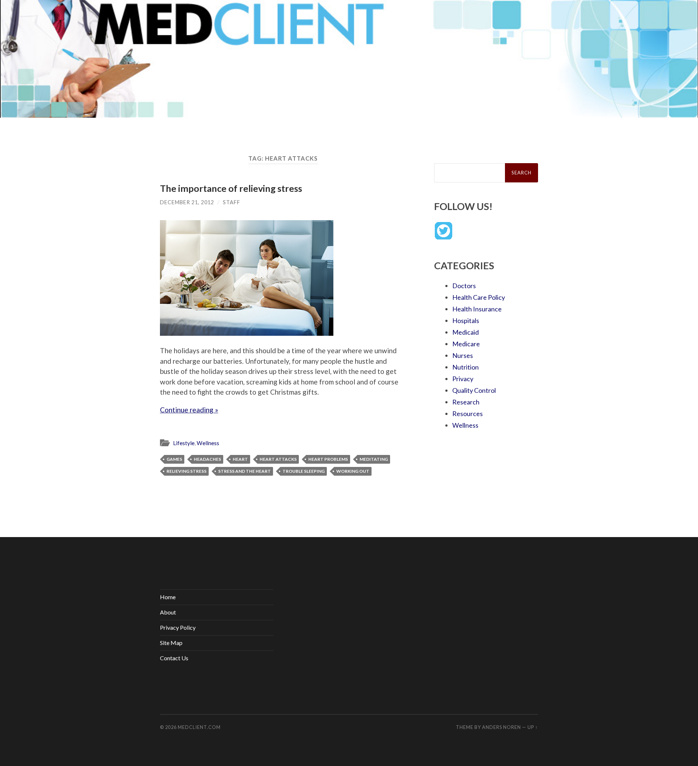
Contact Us (174, 657)
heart (240, 459)
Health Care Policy (478, 297)
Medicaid (465, 332)
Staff (231, 202)
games (174, 459)
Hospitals (465, 320)
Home (168, 596)
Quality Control (474, 390)
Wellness (208, 443)
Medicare (466, 344)
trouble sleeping (303, 471)
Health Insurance (477, 309)
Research (466, 402)
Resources (467, 414)
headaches (207, 459)
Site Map (171, 642)
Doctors (464, 286)
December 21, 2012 (187, 202)
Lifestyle (183, 443)
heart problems (328, 459)
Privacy (462, 379)
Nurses (462, 355)
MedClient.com (199, 727)
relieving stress (186, 471)
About (168, 612)
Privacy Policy (178, 627)
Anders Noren (501, 727)
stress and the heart (244, 471)
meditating (374, 459)
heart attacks (278, 459)
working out (352, 471)
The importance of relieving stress (231, 188)
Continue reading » (189, 410)
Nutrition (465, 367)
